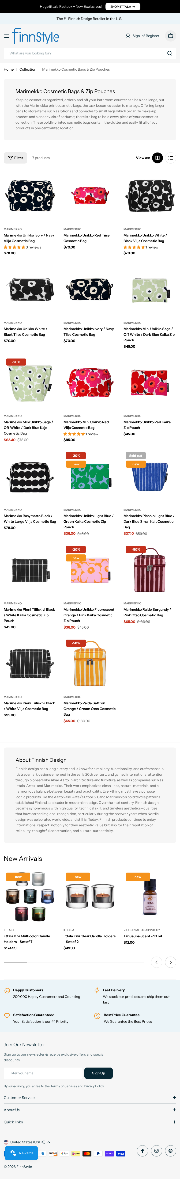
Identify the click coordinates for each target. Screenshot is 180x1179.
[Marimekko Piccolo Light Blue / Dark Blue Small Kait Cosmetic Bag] (150, 476)
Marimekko (13, 229)
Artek (30, 785)
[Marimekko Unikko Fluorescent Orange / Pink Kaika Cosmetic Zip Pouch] (90, 570)
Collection (27, 69)
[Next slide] (170, 962)
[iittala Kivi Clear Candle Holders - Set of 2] (90, 896)
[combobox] (90, 53)
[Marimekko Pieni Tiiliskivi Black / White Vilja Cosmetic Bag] (30, 663)
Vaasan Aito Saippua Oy (142, 930)
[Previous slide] (156, 962)
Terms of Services (63, 1086)
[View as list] (170, 158)
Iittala (20, 785)
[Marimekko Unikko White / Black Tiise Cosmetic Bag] (30, 289)
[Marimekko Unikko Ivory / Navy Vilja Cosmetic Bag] (30, 195)
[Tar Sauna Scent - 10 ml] (150, 896)
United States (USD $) (27, 1142)
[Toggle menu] (6, 36)
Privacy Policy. (94, 1086)
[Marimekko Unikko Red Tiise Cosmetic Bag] (90, 195)
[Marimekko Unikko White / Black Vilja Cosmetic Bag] (150, 195)
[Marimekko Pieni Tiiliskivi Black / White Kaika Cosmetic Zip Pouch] (30, 570)
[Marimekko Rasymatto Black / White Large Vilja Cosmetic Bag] (30, 476)
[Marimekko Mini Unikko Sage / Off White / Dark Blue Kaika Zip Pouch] (150, 289)
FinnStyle (24, 1166)
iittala (9, 930)
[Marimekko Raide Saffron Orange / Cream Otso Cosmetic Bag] (90, 663)
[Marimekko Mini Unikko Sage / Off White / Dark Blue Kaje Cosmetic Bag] (30, 382)
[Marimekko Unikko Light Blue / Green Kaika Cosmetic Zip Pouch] (90, 476)
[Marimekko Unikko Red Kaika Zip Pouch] (150, 382)
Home (9, 69)
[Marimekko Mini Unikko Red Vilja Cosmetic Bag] (90, 382)
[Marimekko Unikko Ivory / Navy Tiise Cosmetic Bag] (90, 289)
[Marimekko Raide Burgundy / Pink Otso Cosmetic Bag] (150, 570)
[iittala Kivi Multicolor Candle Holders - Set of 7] (30, 896)
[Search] (169, 53)
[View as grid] (157, 158)
